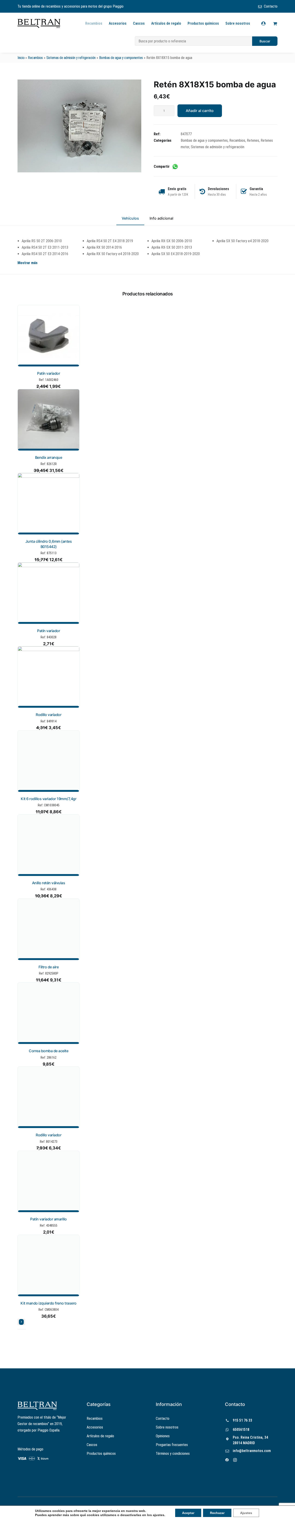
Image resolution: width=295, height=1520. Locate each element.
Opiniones (163, 1436)
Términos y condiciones (173, 1453)
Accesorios (118, 23)
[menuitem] (267, 6)
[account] (266, 23)
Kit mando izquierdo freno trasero (49, 1303)
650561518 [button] (241, 1429)
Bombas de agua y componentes (121, 58)
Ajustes (246, 1513)
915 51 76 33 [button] (242, 1420)
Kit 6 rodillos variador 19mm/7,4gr (48, 798)
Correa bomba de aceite (48, 1051)
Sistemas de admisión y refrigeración (71, 58)
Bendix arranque (48, 457)
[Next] (21, 1322)
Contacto (270, 6)
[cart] (274, 23)
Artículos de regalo (166, 23)
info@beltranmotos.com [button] (252, 1451)
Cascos (139, 23)
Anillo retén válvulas (48, 883)
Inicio (21, 58)
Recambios (93, 23)
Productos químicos (203, 23)
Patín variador (48, 373)
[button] (79, 126)
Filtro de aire (48, 967)
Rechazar (217, 1513)
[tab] (161, 220)
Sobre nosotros (237, 23)
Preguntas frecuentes (172, 1445)
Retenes (253, 140)
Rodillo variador (48, 714)
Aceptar (188, 1513)
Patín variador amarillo (48, 1219)
